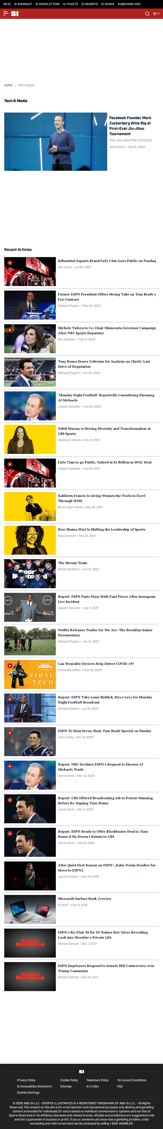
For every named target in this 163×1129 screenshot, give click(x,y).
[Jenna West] (66, 776)
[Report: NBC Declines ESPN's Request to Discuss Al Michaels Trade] (81, 775)
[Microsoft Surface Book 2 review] (81, 909)
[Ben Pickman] (66, 340)
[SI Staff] (63, 905)
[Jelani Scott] (117, 147)
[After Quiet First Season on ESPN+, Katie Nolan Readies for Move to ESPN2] (81, 875)
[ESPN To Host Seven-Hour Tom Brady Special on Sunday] (81, 741)
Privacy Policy (26, 1080)
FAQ (119, 1086)
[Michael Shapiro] (69, 306)
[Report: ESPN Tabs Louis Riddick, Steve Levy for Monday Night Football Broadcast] (81, 707)
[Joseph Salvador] (69, 407)
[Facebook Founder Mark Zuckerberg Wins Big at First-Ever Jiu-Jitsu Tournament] (81, 142)
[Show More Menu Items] (5, 13)
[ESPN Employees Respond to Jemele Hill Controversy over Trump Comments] (81, 976)
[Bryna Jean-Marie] (70, 507)
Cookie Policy (69, 1080)
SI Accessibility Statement (34, 1086)
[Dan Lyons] (65, 267)
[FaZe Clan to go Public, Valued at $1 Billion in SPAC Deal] (81, 473)
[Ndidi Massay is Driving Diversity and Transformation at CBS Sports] (81, 439)
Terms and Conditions (131, 1080)
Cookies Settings (28, 1092)
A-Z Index (92, 1086)
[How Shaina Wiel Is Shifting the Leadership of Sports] (81, 540)
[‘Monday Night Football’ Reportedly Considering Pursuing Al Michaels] (81, 405)
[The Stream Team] (81, 573)
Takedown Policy (97, 1080)
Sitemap (66, 1086)
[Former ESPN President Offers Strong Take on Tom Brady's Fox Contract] (81, 305)
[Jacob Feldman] (68, 877)
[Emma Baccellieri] (69, 670)
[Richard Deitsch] (68, 944)
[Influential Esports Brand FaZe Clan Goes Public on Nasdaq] (81, 271)
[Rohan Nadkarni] (69, 569)
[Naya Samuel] (67, 536)
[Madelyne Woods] (69, 440)
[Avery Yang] (65, 737)
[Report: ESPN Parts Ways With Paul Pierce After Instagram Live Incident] (81, 607)
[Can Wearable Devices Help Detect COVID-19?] (81, 674)
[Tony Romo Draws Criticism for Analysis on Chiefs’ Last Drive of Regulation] (81, 372)
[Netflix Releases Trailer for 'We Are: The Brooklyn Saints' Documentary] (81, 640)
